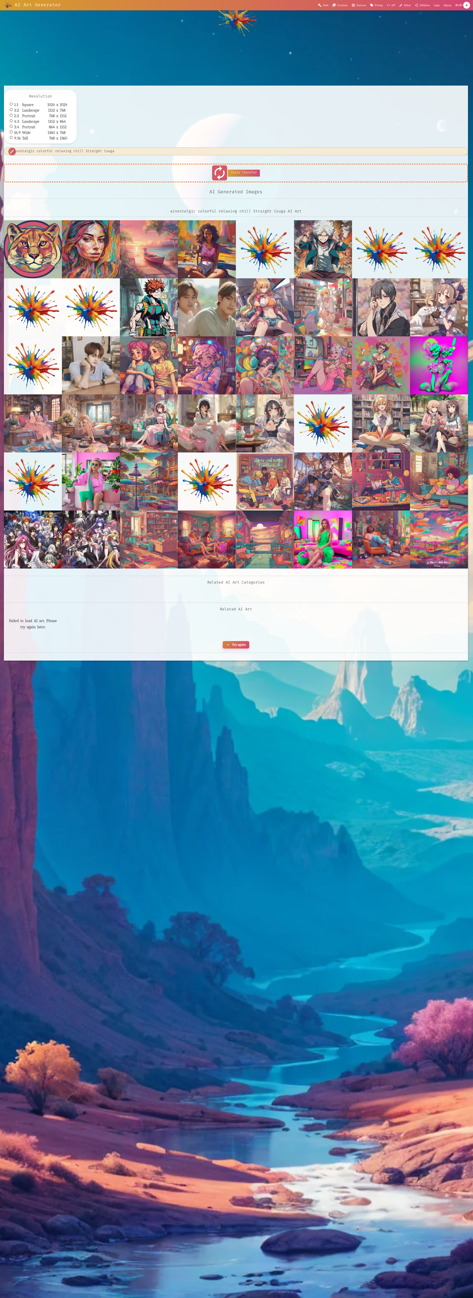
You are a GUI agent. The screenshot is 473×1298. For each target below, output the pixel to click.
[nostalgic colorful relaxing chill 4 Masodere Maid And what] (91, 423)
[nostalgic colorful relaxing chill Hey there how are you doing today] (439, 481)
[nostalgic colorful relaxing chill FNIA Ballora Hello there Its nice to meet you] (381, 365)
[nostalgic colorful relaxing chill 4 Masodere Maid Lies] (149, 423)
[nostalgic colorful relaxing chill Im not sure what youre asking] (439, 539)
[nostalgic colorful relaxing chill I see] (265, 539)
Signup (447, 5)
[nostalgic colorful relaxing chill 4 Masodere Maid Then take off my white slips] (207, 423)
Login (437, 5)
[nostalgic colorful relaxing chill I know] (149, 539)
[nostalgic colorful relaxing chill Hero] (381, 481)
